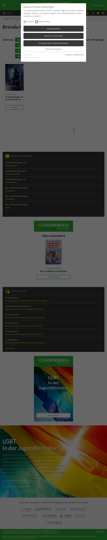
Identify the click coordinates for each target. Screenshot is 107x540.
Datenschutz (79, 54)
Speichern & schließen (53, 35)
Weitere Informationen (53, 49)
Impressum (69, 54)
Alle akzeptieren (53, 28)
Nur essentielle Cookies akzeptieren (53, 43)
